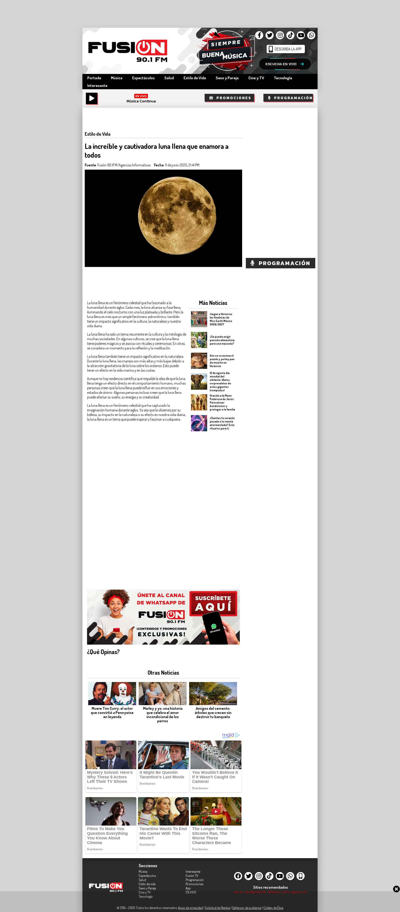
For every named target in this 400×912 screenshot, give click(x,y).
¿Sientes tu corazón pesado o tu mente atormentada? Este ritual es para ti (222, 423)
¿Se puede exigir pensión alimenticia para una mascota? (222, 340)
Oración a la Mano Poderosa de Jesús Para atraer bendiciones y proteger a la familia (222, 402)
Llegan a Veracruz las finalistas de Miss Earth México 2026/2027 (221, 319)
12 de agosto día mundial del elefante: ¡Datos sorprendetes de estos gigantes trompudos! (220, 381)
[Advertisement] (213, 507)
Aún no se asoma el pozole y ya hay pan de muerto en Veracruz (222, 361)
